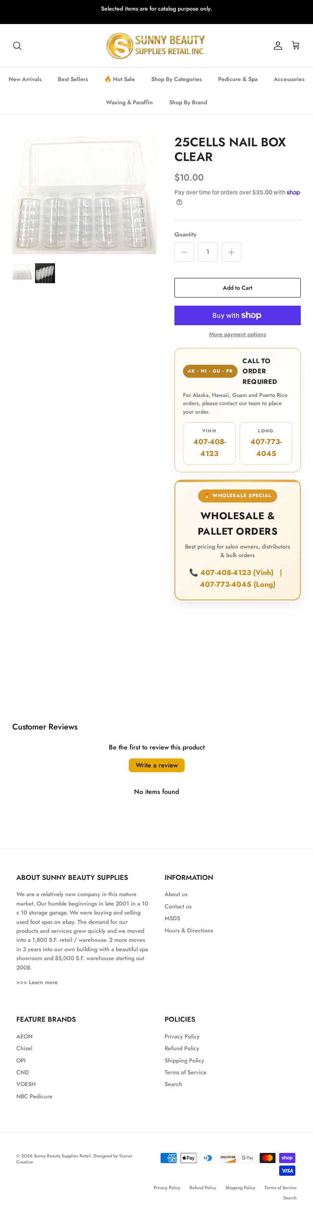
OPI (21, 1060)
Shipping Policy (184, 1060)
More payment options (237, 334)
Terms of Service (186, 1072)
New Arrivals (25, 79)
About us (176, 894)
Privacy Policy (182, 1036)
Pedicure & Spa (238, 79)
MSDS (172, 918)
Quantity (185, 234)
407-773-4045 (266, 442)
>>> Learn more (37, 982)
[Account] (276, 46)
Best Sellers (73, 79)
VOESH (25, 1084)
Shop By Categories (176, 79)
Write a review (157, 765)
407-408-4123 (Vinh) (238, 572)
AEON (24, 1036)
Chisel (24, 1048)
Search (173, 1084)
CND (22, 1072)
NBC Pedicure (34, 1096)
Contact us (178, 906)
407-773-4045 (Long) (238, 584)
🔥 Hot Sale (119, 79)
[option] (84, 194)
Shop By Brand (188, 102)
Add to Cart (237, 288)
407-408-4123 (209, 442)
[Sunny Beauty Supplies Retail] (156, 45)
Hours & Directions (189, 930)
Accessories (289, 79)
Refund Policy (182, 1048)
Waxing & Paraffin (129, 102)
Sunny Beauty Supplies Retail (62, 1155)
